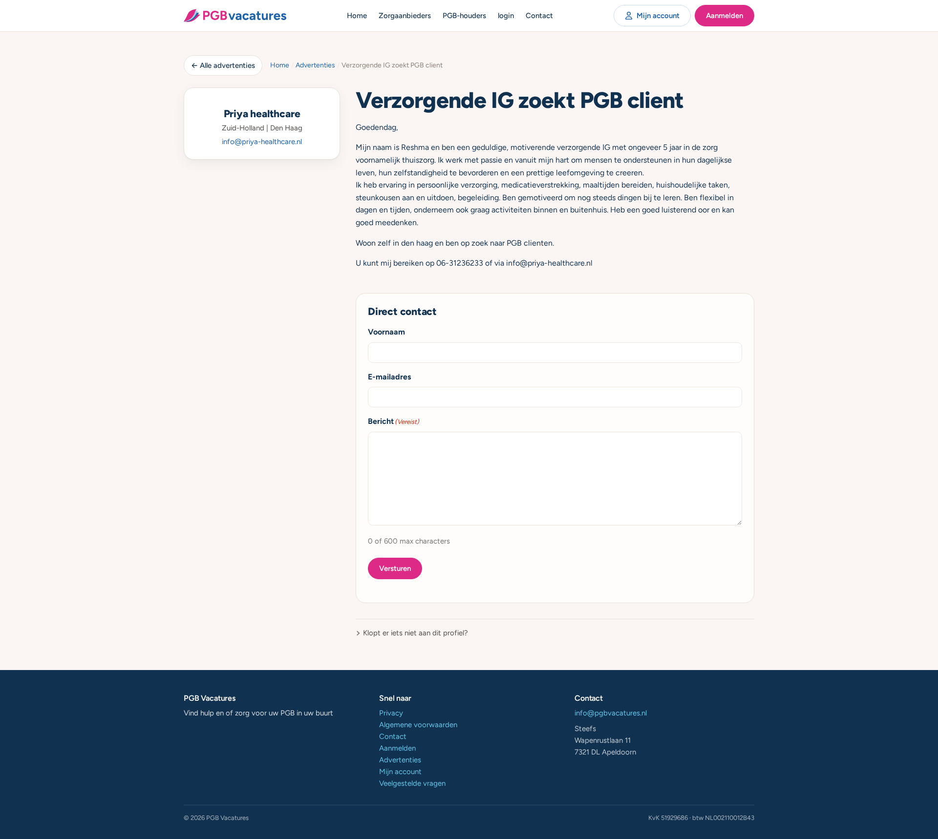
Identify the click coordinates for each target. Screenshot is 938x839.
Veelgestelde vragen (412, 783)
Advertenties (315, 65)
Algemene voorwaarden (418, 724)
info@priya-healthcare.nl (262, 141)
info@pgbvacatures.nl (611, 713)
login (506, 15)
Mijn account (658, 15)
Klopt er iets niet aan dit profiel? (415, 633)
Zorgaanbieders (405, 15)
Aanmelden (724, 15)
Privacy (391, 713)
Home (357, 15)
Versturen (395, 568)
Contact (539, 15)
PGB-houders (464, 15)
